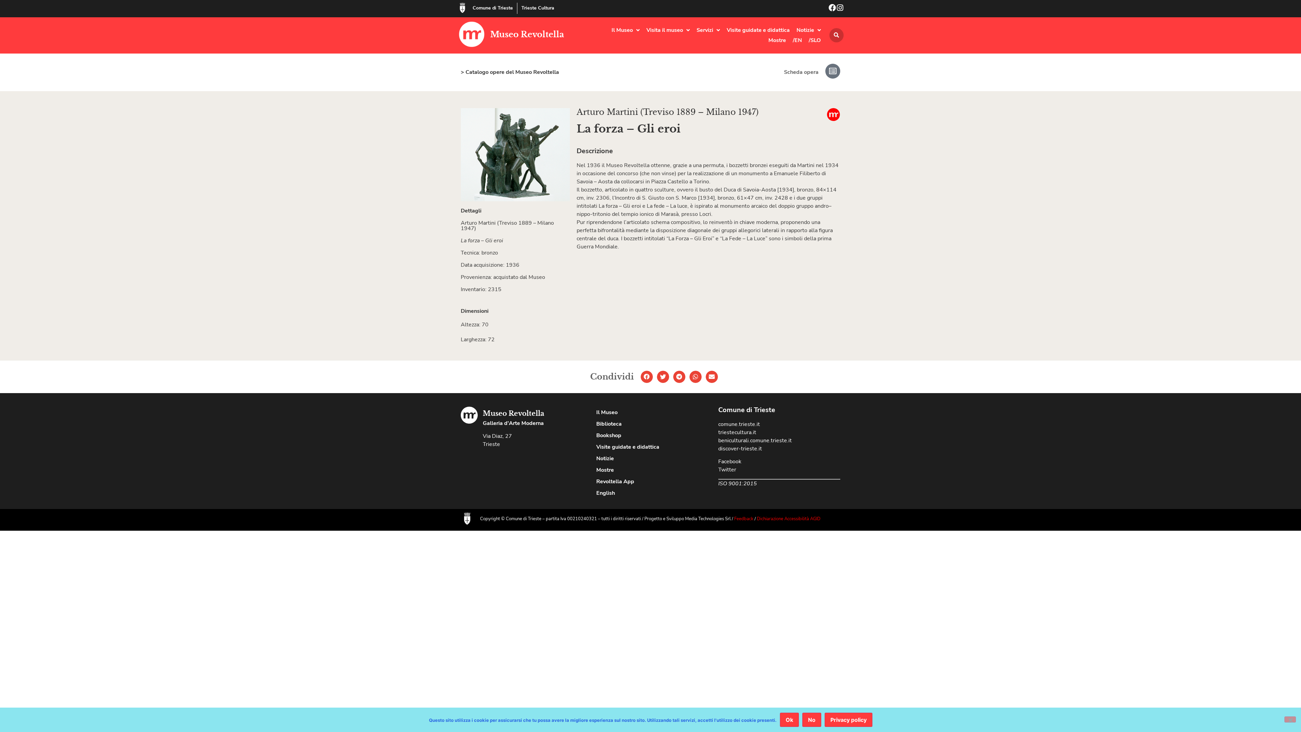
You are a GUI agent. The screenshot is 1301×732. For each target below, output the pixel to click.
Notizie (805, 30)
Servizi (705, 30)
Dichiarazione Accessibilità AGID (789, 519)
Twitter (727, 469)
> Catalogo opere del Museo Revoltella (510, 72)
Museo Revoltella (527, 34)
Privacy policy (848, 719)
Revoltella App (615, 481)
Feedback (743, 519)
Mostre (777, 40)
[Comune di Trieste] (462, 8)
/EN (797, 40)
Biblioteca (609, 424)
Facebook (729, 461)
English (605, 493)
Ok (789, 719)
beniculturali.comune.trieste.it (755, 440)
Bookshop (608, 435)
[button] (836, 35)
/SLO (815, 40)
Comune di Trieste (493, 8)
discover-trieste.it (740, 448)
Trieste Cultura (537, 8)
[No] (1290, 719)
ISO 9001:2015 (737, 483)
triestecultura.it (737, 432)
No (811, 719)
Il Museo (622, 30)
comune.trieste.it (739, 424)
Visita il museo (664, 30)
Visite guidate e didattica (758, 30)
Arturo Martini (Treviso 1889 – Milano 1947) (668, 112)
